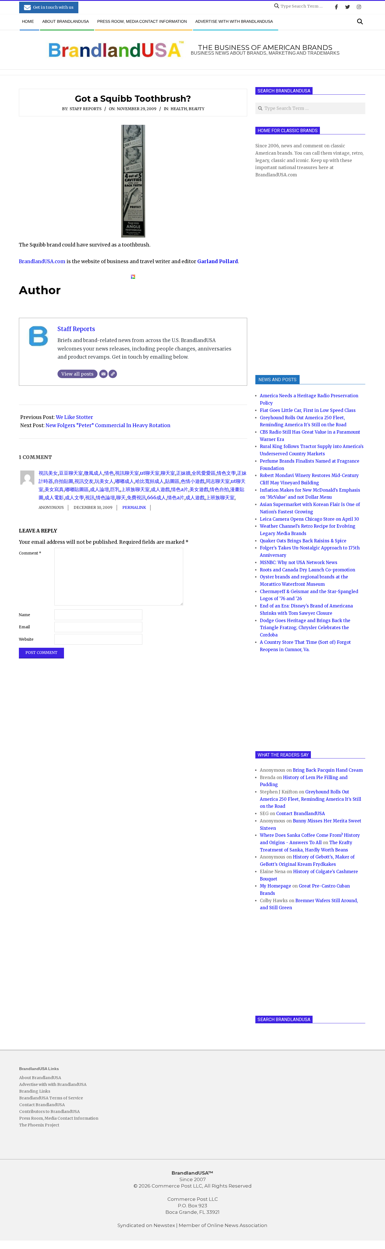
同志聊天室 (218, 481)
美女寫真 (54, 489)
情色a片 (179, 489)
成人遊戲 (160, 489)
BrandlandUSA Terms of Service (51, 1098)
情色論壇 (105, 497)
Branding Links (34, 1091)
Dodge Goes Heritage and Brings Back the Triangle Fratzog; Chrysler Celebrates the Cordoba (305, 628)
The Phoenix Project (39, 1125)
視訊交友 (84, 481)
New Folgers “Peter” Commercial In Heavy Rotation (108, 425)
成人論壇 (99, 489)
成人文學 (74, 497)
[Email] (103, 374)
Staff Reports (85, 109)
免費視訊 (136, 497)
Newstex (164, 1225)
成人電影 (54, 497)
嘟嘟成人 (124, 481)
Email (24, 627)
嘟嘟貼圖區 (77, 489)
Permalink (134, 507)
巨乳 (115, 489)
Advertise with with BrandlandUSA (53, 1084)
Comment (30, 553)
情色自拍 (219, 489)
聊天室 (168, 473)
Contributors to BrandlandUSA (49, 1111)
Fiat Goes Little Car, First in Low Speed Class (308, 410)
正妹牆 (183, 473)
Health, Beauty (187, 109)
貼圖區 (172, 481)
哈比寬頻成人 (149, 481)
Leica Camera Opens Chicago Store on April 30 (309, 519)
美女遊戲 (199, 489)
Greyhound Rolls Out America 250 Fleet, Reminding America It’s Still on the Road (310, 799)
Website (26, 639)
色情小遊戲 (193, 481)
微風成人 (93, 473)
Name (24, 615)
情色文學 (226, 473)
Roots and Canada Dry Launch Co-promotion (307, 570)
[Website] (113, 374)
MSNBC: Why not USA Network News (298, 562)
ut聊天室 (150, 473)
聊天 (121, 497)
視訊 (90, 497)
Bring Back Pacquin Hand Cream (328, 770)
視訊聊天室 (127, 473)
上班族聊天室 (135, 489)
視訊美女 (48, 473)
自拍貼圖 (63, 481)
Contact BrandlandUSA (300, 813)
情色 (109, 473)
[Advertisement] (297, 275)
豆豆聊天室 (71, 473)
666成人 (156, 497)
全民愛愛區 (204, 473)
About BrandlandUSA (40, 1077)
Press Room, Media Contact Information (58, 1118)
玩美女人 (104, 481)
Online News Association (237, 1225)
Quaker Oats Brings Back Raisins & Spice (303, 540)
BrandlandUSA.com (42, 261)
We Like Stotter (74, 417)
